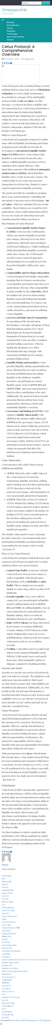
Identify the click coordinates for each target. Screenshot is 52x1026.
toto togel (6, 925)
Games (10, 28)
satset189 (6, 951)
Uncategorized (27, 59)
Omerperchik (14, 10)
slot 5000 (6, 931)
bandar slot (7, 948)
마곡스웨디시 (7, 1006)
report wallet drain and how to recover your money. (25, 960)
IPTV (4, 1009)
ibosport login (8, 1003)
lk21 (3, 879)
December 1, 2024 (11, 59)
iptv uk (5, 1000)
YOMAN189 (7, 980)
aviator (5, 884)
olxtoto (5, 887)
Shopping (11, 31)
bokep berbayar (9, 934)
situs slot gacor (8, 977)
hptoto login (7, 902)
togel (4, 919)
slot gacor (6, 957)
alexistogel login (9, 945)
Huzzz (5, 864)
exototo (5, 896)
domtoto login (8, 910)
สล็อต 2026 (6, 936)
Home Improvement (15, 37)
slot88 (4, 939)
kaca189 (5, 1017)
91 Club (5, 899)
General (10, 39)
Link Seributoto (9, 922)
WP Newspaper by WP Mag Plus (37, 1020)
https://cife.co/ (8, 991)
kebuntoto (6, 974)
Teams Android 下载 (11, 928)
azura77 (5, 913)
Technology (12, 34)
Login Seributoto (9, 916)
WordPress (17, 1020)
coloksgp (6, 954)
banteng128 (7, 1012)
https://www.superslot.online (15, 971)
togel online (7, 893)
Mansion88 (6, 881)
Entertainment (13, 25)
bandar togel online (10, 962)
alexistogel (6, 876)
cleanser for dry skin (11, 997)
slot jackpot (15, 951)
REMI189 (5, 983)
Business (10, 22)
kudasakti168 (7, 890)
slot (3, 905)
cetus (13, 104)
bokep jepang (8, 907)
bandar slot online (10, 968)
